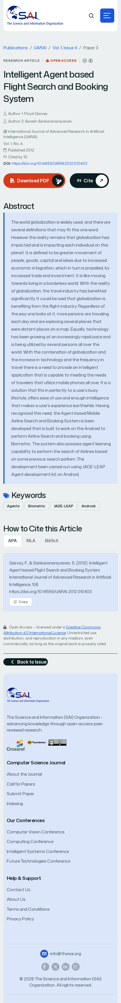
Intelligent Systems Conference (38, 851)
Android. (89, 506)
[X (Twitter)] (55, 967)
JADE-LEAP (63, 506)
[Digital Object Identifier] (37, 742)
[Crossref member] (16, 745)
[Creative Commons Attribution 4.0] (57, 742)
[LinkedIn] (66, 967)
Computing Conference (30, 841)
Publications (15, 48)
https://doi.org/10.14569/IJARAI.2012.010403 (49, 163)
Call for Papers (21, 784)
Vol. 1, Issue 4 (65, 48)
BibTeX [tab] (52, 541)
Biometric (36, 506)
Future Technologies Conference (38, 861)
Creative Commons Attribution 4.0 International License (52, 630)
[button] (107, 15)
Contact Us (18, 890)
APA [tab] (12, 541)
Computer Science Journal (36, 762)
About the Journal (24, 774)
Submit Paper (20, 794)
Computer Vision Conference (35, 832)
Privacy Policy (20, 919)
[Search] (91, 16)
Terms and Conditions (28, 909)
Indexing (15, 804)
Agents (13, 506)
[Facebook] (45, 967)
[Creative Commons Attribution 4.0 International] (88, 61)
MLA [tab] (30, 541)
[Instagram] (76, 967)
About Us (16, 899)
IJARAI (40, 48)
